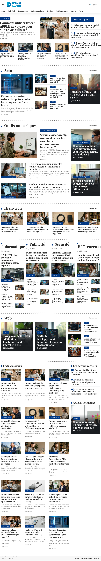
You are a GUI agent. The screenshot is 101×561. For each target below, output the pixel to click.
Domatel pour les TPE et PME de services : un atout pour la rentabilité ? (59, 498)
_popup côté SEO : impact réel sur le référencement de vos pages (82, 281)
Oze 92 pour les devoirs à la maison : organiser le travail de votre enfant (85, 35)
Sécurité (62, 244)
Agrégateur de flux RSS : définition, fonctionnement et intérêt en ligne (16, 341)
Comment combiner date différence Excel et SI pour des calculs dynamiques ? (85, 150)
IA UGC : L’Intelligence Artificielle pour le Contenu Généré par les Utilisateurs (32, 283)
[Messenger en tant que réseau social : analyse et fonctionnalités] (74, 352)
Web (8, 317)
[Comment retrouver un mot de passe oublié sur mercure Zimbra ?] (19, 297)
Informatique (23, 50)
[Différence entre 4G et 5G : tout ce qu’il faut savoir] (41, 105)
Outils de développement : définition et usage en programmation (49, 341)
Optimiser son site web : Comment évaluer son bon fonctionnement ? (88, 257)
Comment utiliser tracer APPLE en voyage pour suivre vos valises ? (17, 26)
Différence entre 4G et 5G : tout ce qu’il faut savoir (58, 106)
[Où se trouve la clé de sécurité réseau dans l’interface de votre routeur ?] (69, 292)
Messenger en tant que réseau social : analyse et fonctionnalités (91, 353)
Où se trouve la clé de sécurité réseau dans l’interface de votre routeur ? (57, 292)
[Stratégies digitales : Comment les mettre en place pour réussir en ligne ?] (44, 301)
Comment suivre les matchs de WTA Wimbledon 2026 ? (85, 26)
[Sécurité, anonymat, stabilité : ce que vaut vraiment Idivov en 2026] (69, 282)
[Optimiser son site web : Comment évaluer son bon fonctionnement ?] (88, 270)
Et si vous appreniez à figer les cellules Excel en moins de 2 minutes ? (45, 166)
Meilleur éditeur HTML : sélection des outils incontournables (91, 328)
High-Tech (5, 18)
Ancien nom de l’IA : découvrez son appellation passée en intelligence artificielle (58, 93)
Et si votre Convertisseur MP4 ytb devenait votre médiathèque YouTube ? (88, 229)
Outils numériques (20, 125)
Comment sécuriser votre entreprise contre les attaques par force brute (15, 100)
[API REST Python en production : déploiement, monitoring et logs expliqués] (25, 47)
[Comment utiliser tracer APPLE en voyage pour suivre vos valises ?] (54, 28)
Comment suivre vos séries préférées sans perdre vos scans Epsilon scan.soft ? (10, 498)
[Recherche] (89, 4)
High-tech (13, 208)
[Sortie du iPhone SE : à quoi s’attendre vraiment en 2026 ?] (35, 522)
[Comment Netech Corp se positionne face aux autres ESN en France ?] (19, 305)
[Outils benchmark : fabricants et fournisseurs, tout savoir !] (95, 290)
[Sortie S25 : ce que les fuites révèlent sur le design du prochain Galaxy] (35, 486)
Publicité (37, 244)
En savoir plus (93, 70)
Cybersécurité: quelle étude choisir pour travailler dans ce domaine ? (58, 300)
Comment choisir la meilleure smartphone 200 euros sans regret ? (7, 56)
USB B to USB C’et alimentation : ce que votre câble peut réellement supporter (61, 56)
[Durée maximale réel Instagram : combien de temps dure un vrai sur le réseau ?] (38, 270)
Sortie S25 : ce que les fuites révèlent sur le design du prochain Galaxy (34, 498)
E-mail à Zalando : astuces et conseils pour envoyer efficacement (83, 185)
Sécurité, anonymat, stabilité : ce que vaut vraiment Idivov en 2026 (58, 283)
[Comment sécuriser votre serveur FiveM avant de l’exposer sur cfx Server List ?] (63, 270)
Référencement (83, 275)
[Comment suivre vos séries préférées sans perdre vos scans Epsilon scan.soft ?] (11, 486)
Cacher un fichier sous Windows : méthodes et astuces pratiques (47, 186)
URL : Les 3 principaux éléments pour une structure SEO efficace (82, 299)
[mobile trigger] (3, 4)
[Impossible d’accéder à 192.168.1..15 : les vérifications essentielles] (44, 47)
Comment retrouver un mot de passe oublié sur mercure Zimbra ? (7, 297)
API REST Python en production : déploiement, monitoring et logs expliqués (24, 56)
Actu (8, 70)
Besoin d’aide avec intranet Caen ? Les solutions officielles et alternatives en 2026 (86, 45)
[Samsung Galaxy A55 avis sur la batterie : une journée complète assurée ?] (11, 522)
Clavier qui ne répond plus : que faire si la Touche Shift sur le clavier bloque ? (34, 460)
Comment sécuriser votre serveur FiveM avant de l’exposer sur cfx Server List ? (62, 256)
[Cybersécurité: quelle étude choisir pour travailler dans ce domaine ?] (69, 300)
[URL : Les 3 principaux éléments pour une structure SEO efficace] (95, 299)
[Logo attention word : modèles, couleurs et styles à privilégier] (44, 292)
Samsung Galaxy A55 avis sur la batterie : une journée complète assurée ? (11, 533)
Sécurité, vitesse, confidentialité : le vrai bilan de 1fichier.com (85, 55)
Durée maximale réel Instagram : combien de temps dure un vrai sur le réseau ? (37, 256)
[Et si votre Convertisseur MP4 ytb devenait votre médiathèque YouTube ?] (89, 218)
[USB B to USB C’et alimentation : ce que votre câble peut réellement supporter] (62, 47)
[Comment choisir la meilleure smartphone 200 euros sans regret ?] (7, 47)
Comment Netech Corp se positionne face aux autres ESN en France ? (7, 305)
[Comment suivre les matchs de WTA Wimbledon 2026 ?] (74, 339)
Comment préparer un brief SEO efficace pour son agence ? (85, 424)
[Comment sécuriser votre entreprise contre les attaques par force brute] (17, 84)
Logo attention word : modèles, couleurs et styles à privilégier (32, 292)
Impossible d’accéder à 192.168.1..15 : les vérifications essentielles (44, 56)
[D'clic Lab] (14, 4)
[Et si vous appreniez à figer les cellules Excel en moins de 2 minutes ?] (13, 171)
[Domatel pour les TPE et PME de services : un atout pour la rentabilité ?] (59, 486)
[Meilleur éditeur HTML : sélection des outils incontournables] (74, 327)
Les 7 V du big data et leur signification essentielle (58, 80)
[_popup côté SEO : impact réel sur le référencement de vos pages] (95, 281)
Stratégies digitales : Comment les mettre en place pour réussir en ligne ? (32, 301)
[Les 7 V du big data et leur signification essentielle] (41, 78)
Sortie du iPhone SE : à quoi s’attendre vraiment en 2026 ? (34, 532)
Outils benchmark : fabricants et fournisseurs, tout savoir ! (83, 290)
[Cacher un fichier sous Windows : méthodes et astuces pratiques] (13, 191)
